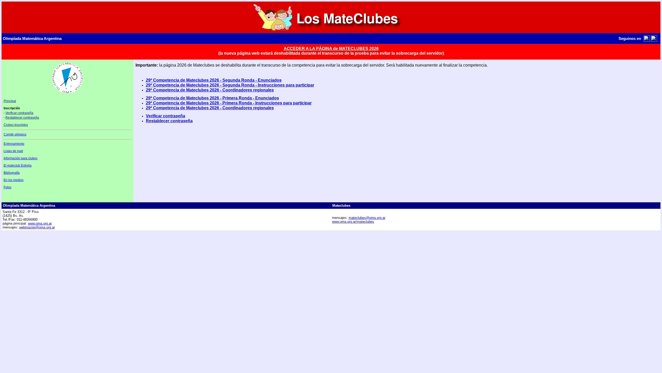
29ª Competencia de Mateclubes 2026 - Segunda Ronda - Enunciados (214, 80)
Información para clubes (20, 158)
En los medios (14, 180)
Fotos (7, 187)
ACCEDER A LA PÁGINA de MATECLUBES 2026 (331, 48)
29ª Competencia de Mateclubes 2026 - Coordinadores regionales (210, 90)
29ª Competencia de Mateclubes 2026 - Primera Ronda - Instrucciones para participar (229, 103)
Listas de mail (13, 151)
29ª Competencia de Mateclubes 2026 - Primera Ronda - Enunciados (212, 98)
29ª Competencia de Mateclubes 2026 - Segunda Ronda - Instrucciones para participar (230, 85)
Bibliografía (12, 173)
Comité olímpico (15, 134)
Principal (10, 101)
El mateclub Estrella (18, 165)
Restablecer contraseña (22, 117)
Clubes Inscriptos (16, 125)
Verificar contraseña (19, 113)
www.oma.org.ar (40, 223)
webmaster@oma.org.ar (37, 227)
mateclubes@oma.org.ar (367, 218)
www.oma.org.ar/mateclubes (353, 222)
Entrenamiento (14, 144)
